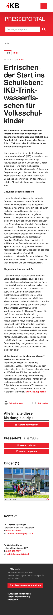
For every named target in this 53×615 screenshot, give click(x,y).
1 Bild (21, 59)
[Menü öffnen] (43, 6)
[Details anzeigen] (47, 499)
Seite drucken (16, 403)
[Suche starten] (44, 29)
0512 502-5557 (13, 551)
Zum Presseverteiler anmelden (25, 585)
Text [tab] (7, 52)
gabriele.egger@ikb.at (18, 554)
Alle (7, 43)
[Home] (12, 5)
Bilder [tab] (16, 52)
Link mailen (42, 403)
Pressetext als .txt (26, 445)
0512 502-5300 (13, 530)
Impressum (13, 599)
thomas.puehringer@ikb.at (20, 533)
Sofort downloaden (28, 424)
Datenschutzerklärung (19, 596)
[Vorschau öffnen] (26, 483)
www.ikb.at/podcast (36, 391)
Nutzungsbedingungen (19, 593)
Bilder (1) (11, 463)
